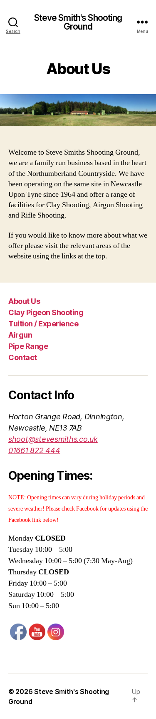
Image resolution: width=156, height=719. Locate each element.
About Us (24, 301)
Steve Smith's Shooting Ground (78, 22)
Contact (22, 357)
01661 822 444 (34, 450)
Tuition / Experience (43, 323)
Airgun (20, 335)
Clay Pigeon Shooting (45, 312)
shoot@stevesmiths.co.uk (53, 439)
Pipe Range (28, 346)
